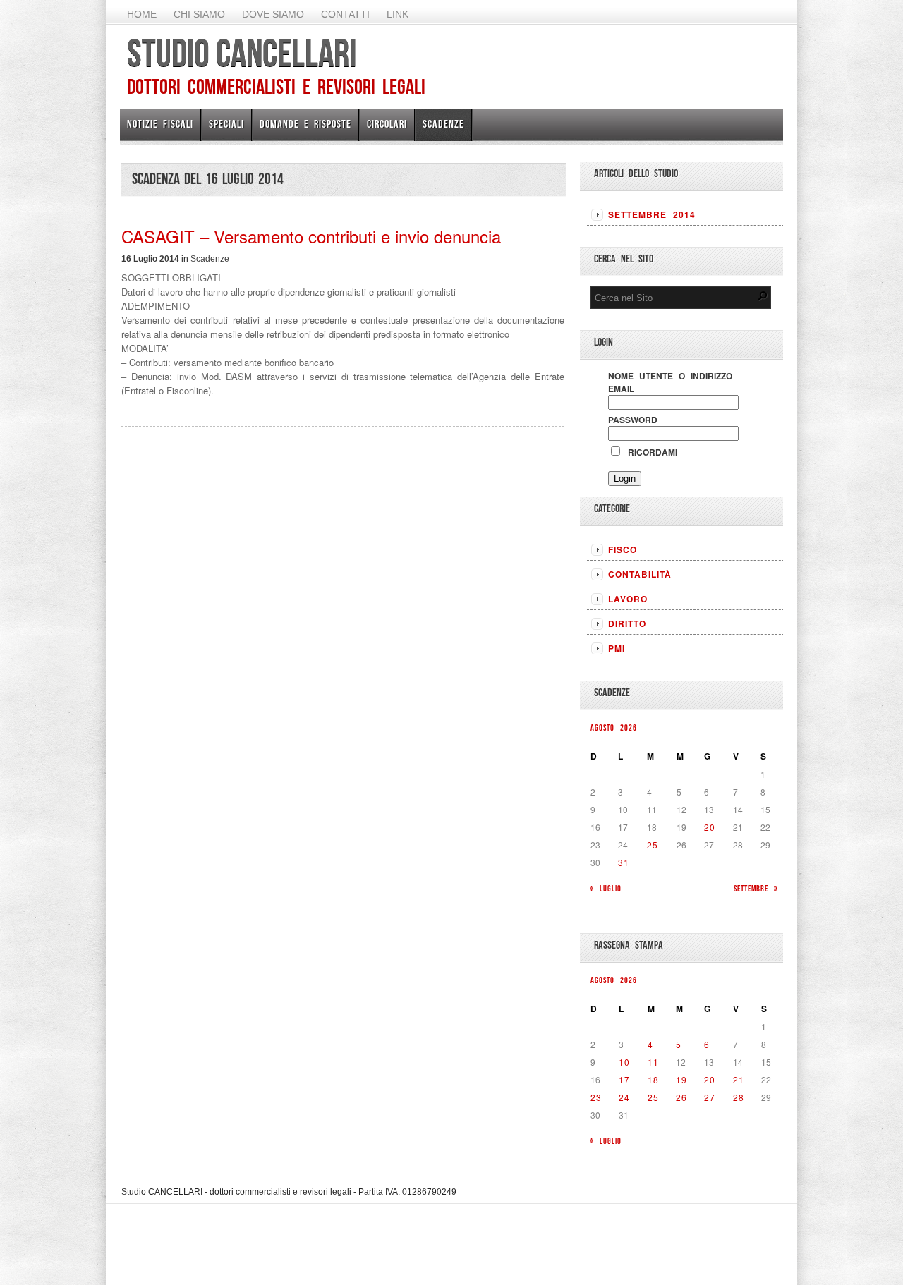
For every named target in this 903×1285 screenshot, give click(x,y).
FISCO (622, 549)
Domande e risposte (305, 124)
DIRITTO (627, 623)
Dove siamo (273, 14)
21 (738, 1079)
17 (624, 1079)
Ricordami (649, 452)
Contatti (345, 14)
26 (681, 1097)
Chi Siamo (199, 14)
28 (738, 1097)
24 (624, 1097)
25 (652, 845)
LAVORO (628, 598)
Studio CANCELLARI (241, 53)
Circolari (387, 124)
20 (709, 827)
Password (632, 419)
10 (624, 1062)
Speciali (226, 124)
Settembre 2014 (652, 214)
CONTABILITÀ (640, 574)
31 (623, 862)
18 (653, 1079)
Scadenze (443, 124)
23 (596, 1097)
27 (709, 1097)
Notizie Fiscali (160, 124)
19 (681, 1079)
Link (397, 14)
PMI (616, 648)
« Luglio (606, 888)
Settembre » (755, 888)
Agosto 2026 (613, 727)
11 (653, 1062)
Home (142, 14)
